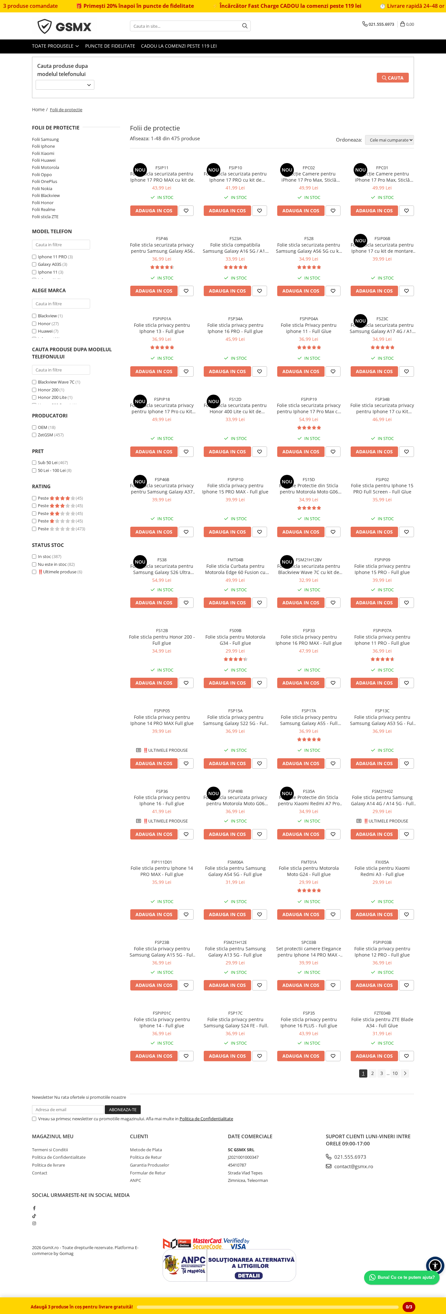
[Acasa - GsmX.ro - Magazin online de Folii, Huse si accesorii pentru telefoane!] (64, 26)
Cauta (395, 78)
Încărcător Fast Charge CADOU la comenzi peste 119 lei (264, 5)
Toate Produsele (53, 46)
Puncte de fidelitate (110, 46)
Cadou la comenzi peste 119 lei (179, 46)
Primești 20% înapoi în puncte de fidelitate (112, 5)
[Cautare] (245, 26)
